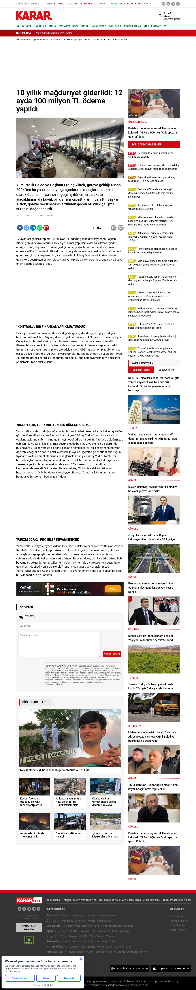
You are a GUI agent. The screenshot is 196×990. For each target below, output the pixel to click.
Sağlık (84, 936)
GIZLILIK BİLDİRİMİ (131, 900)
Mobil (68, 941)
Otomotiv (88, 926)
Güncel (27, 26)
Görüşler (115, 26)
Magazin (74, 936)
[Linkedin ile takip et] (34, 909)
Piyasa (68, 926)
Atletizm (98, 931)
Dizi (83, 946)
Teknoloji (53, 941)
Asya (100, 921)
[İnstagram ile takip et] (168, 4)
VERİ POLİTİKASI (151, 900)
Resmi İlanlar (132, 26)
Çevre (102, 915)
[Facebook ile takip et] (173, 4)
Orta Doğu (67, 921)
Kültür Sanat (152, 26)
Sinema (90, 946)
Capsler (81, 952)
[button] (93, 228)
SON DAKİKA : (24, 33)
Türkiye (92, 915)
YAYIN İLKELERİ (89, 900)
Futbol (61, 931)
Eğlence (110, 936)
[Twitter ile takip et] (178, 4)
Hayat (84, 26)
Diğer (126, 931)
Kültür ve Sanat (116, 952)
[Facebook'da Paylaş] (20, 228)
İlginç (109, 946)
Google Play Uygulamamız (132, 968)
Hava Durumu (178, 916)
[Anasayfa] (18, 26)
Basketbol (73, 931)
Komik (100, 946)
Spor (75, 26)
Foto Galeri (54, 952)
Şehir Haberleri (179, 929)
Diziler (64, 936)
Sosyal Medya (92, 941)
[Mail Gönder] (46, 228)
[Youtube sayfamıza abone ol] (29, 909)
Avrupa (91, 921)
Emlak (77, 926)
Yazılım (106, 941)
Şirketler (128, 926)
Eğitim (111, 915)
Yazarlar (40, 26)
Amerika (80, 921)
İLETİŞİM (66, 900)
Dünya (53, 26)
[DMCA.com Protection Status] (29, 940)
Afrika (107, 921)
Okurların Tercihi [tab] (141, 369)
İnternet (78, 941)
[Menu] (164, 26)
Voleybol (86, 931)
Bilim (114, 941)
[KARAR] (34, 15)
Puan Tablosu (178, 925)
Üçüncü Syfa (79, 915)
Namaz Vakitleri (179, 921)
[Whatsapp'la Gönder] (40, 228)
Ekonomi (64, 26)
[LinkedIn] (33, 228)
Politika (66, 915)
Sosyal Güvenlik (112, 926)
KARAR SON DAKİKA (29, 927)
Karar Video (98, 26)
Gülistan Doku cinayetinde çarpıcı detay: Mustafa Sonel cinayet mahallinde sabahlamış (82, 33)
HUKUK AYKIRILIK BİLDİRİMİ (176, 900)
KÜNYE (76, 900)
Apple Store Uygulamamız (173, 968)
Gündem (74, 946)
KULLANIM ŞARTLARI (110, 900)
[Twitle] (26, 228)
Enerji (98, 926)
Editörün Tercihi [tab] (167, 369)
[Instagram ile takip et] (38, 909)
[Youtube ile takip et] (164, 4)
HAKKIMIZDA (53, 900)
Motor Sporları (113, 931)
